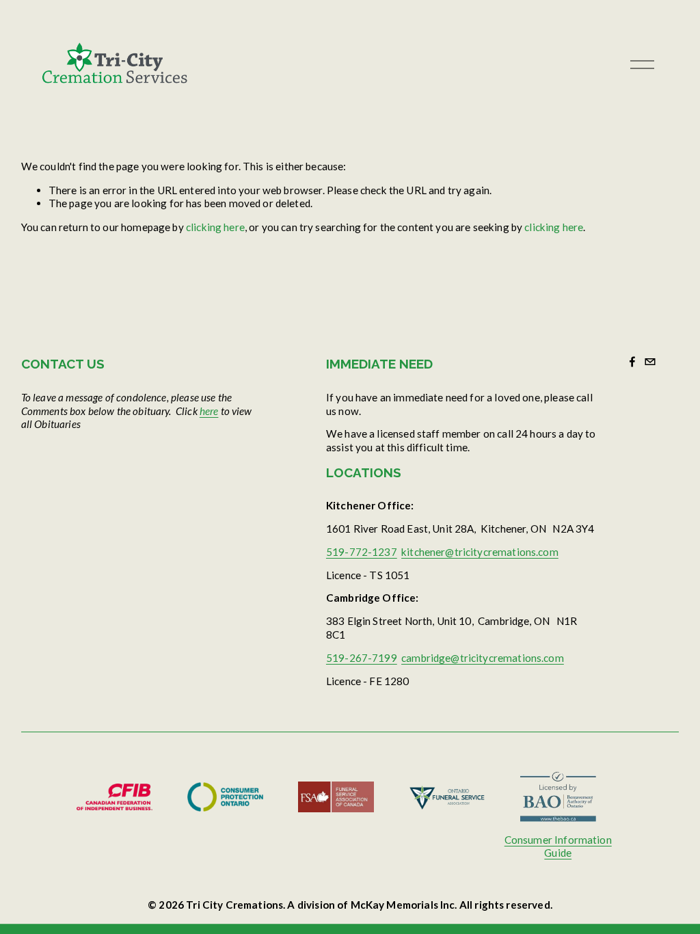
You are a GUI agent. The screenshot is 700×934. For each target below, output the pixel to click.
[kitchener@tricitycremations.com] (650, 361)
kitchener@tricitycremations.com (479, 552)
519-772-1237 (361, 552)
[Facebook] (632, 361)
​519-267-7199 (361, 658)
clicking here (215, 227)
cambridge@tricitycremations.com (482, 658)
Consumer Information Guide (558, 846)
